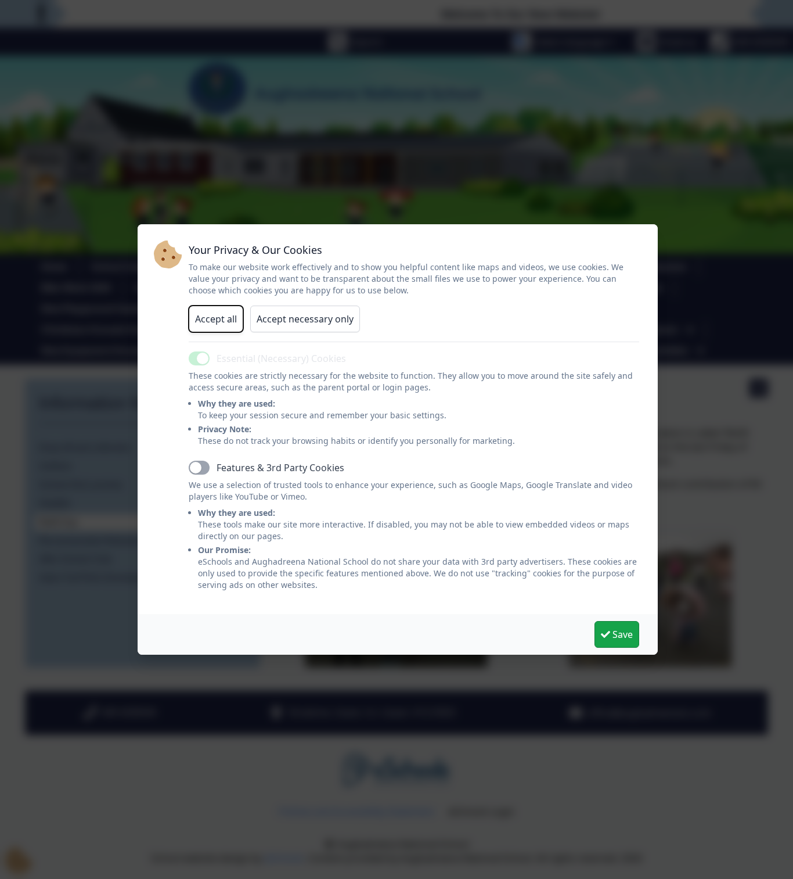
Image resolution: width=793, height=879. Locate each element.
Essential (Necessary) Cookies (281, 358)
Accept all (216, 319)
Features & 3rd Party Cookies (280, 467)
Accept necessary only (305, 319)
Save (621, 634)
